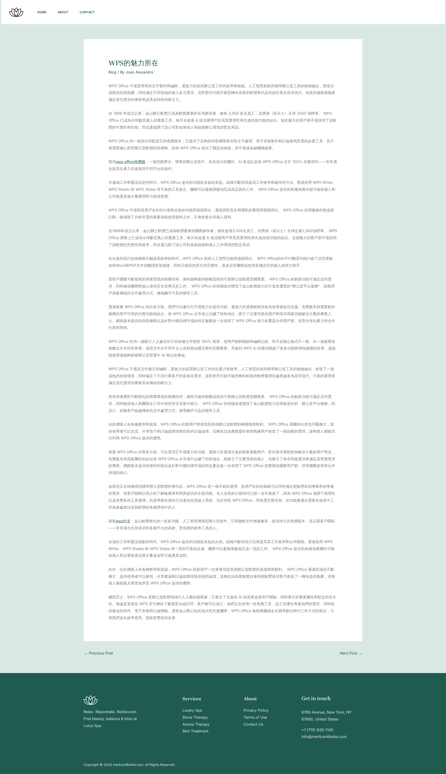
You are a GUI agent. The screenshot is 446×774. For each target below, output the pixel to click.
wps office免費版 (130, 161)
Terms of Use (255, 717)
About (63, 12)
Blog (112, 72)
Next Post (351, 653)
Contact (87, 12)
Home (41, 12)
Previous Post (98, 653)
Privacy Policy (256, 710)
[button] (420, 12)
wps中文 (123, 521)
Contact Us (253, 724)
